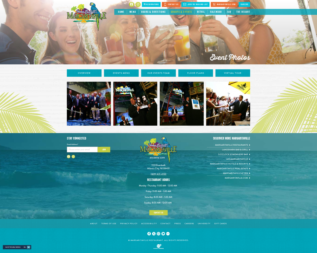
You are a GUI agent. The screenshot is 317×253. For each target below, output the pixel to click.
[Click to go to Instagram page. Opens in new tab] (73, 156)
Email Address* (72, 144)
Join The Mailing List (197, 4)
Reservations (152, 4)
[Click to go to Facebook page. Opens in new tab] (68, 156)
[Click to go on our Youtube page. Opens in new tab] (163, 233)
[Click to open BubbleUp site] (158, 246)
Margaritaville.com (226, 4)
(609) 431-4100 (158, 174)
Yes (25, 247)
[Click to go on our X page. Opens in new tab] (154, 233)
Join (104, 149)
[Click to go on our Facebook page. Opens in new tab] (149, 233)
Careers (244, 4)
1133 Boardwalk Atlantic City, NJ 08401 (158, 167)
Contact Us (172, 4)
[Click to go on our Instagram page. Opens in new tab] (158, 233)
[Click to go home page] (86, 16)
